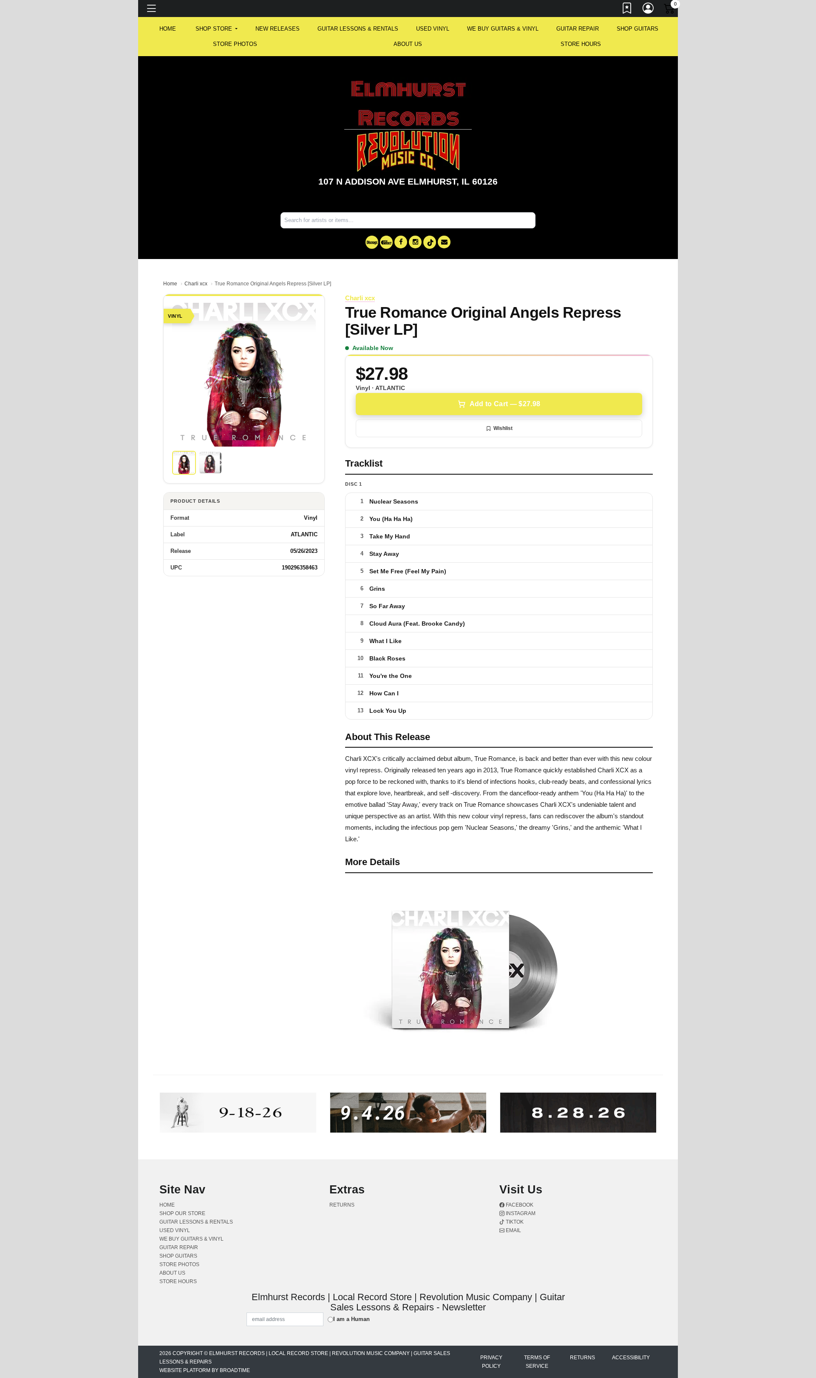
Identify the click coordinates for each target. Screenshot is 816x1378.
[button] (216, 29)
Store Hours (581, 44)
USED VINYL (432, 29)
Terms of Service (537, 1362)
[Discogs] (372, 242)
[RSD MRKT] (386, 242)
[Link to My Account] (648, 9)
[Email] (444, 242)
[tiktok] (429, 242)
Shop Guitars (637, 29)
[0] (670, 10)
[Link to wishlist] (627, 9)
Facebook (518, 1205)
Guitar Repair (577, 29)
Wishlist (503, 428)
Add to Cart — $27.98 (505, 403)
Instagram (520, 1213)
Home (170, 284)
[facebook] (401, 242)
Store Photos (235, 44)
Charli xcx (195, 284)
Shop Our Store (182, 1213)
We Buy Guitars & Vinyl (502, 29)
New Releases (277, 29)
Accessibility (631, 1358)
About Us (408, 44)
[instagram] (415, 242)
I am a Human (351, 1319)
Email (512, 1230)
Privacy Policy (491, 1362)
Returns (341, 1205)
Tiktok (514, 1222)
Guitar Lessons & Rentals (357, 29)
